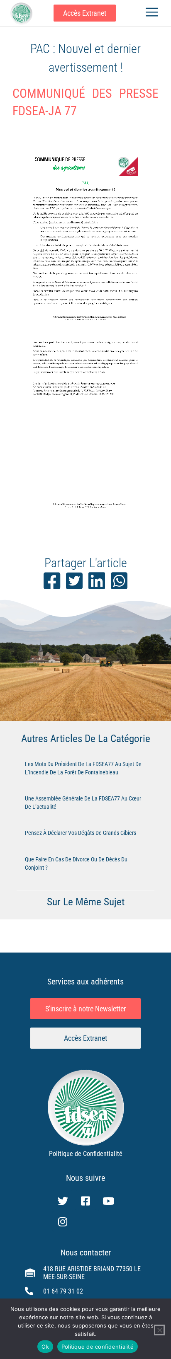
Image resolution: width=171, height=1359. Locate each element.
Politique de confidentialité (97, 1346)
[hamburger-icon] (151, 13)
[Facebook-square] (85, 1200)
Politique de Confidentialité (85, 1154)
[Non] (159, 1330)
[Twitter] (62, 1200)
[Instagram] (62, 1221)
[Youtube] (108, 1200)
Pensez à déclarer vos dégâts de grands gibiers (80, 832)
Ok (45, 1346)
